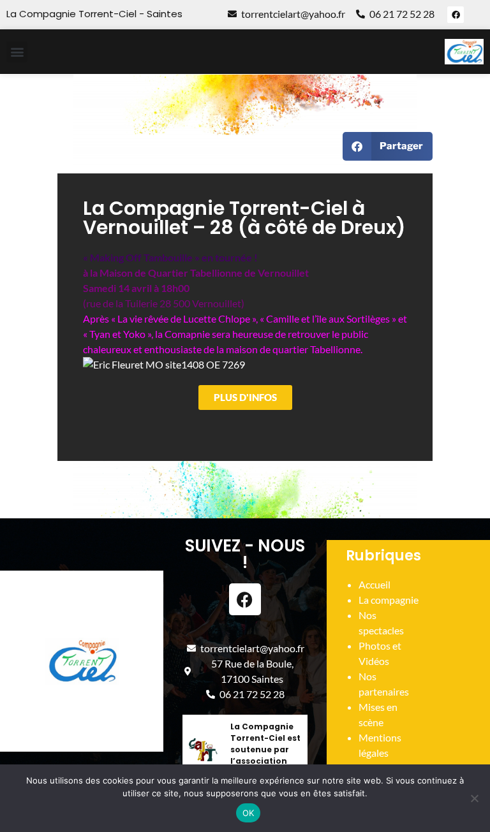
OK (248, 813)
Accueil (374, 584)
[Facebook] (455, 14)
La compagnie (389, 600)
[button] (16, 51)
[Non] (474, 798)
